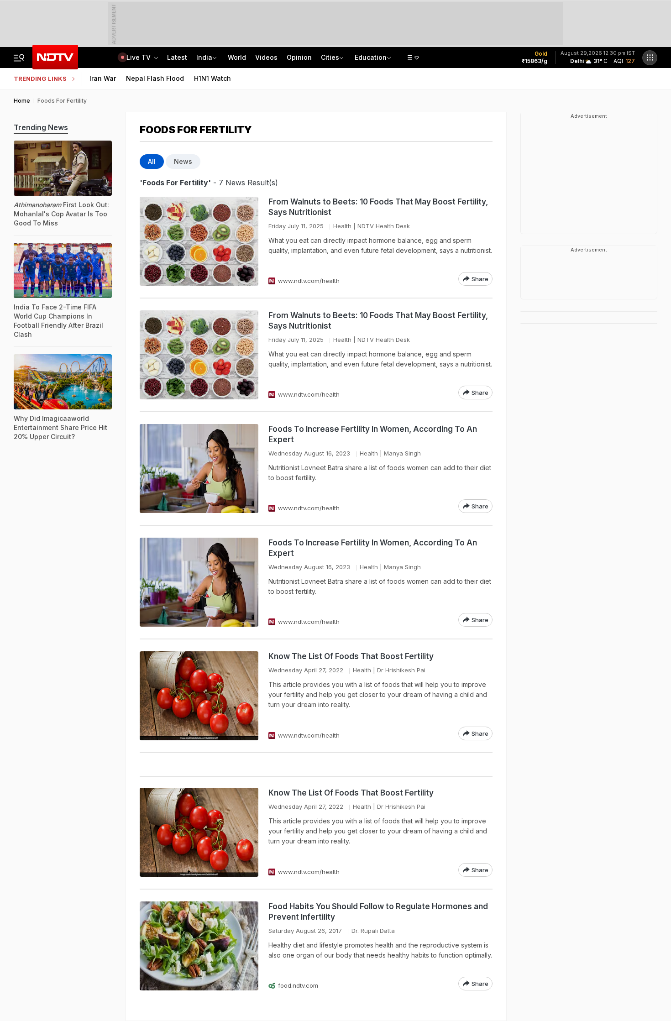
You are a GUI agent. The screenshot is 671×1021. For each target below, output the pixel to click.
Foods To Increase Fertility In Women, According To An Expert (372, 434)
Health (342, 226)
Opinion (299, 57)
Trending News (41, 127)
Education (371, 57)
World (237, 57)
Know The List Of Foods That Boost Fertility (351, 656)
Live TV (139, 57)
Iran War (102, 78)
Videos (266, 57)
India (204, 57)
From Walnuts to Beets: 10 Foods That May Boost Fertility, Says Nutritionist (378, 207)
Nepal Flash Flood (155, 78)
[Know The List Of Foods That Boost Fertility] (199, 695)
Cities (330, 57)
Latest (177, 57)
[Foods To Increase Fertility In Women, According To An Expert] (199, 468)
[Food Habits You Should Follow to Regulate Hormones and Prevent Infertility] (199, 945)
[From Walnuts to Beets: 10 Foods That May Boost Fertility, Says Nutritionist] (199, 241)
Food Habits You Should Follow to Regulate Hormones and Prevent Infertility (378, 912)
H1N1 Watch (212, 78)
